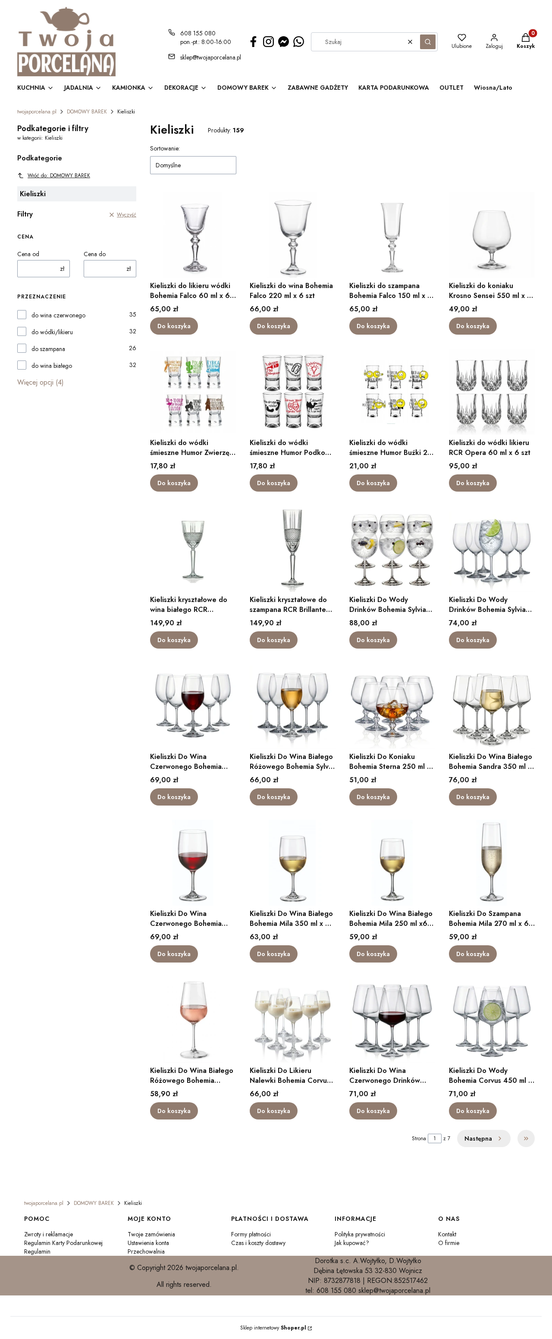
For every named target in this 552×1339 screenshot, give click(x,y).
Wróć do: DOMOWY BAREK (59, 175)
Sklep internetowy (273, 1328)
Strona (419, 1138)
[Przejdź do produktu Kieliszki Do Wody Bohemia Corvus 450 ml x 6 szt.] (492, 1019)
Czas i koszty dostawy (258, 1243)
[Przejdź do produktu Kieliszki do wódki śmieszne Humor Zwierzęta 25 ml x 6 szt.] (193, 391)
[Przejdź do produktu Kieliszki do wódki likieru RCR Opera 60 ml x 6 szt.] (492, 391)
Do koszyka (174, 326)
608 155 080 (198, 33)
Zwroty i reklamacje (48, 1234)
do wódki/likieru (52, 332)
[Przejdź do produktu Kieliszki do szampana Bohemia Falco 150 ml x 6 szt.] (392, 234)
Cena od (28, 254)
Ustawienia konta (148, 1243)
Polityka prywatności (360, 1234)
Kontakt (447, 1234)
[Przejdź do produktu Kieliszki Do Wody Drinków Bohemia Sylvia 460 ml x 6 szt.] (392, 548)
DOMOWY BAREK (87, 112)
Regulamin (37, 1251)
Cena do (95, 254)
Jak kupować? (352, 1243)
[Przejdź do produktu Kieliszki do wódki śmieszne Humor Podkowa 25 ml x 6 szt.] (293, 391)
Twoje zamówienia (151, 1234)
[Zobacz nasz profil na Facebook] (253, 41)
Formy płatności (251, 1234)
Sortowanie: (165, 148)
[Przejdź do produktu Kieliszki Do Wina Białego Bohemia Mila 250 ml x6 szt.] (392, 862)
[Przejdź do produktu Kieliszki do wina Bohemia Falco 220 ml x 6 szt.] (293, 234)
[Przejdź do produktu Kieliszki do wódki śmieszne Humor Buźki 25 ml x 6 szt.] (392, 391)
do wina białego (51, 365)
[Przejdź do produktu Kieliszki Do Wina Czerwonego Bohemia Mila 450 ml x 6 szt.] (193, 862)
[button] (428, 41)
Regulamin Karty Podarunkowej (63, 1243)
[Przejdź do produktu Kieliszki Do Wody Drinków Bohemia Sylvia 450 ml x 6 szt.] (492, 548)
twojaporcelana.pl (36, 112)
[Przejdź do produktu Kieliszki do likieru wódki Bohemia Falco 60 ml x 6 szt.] (193, 234)
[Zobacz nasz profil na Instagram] (268, 41)
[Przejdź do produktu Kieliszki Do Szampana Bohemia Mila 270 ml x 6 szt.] (492, 862)
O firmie (448, 1243)
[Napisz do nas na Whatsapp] (298, 41)
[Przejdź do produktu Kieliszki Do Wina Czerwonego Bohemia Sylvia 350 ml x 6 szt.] (193, 705)
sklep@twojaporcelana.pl (210, 57)
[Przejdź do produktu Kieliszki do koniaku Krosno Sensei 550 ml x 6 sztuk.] (492, 234)
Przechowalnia (146, 1251)
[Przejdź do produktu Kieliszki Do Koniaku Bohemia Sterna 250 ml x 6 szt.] (392, 705)
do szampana (48, 349)
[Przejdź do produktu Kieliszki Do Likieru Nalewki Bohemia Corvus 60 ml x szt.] (293, 1019)
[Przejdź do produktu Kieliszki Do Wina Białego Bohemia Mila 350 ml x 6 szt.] (293, 862)
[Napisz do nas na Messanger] (283, 41)
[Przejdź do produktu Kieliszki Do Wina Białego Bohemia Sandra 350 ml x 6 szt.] (492, 705)
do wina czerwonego (58, 315)
